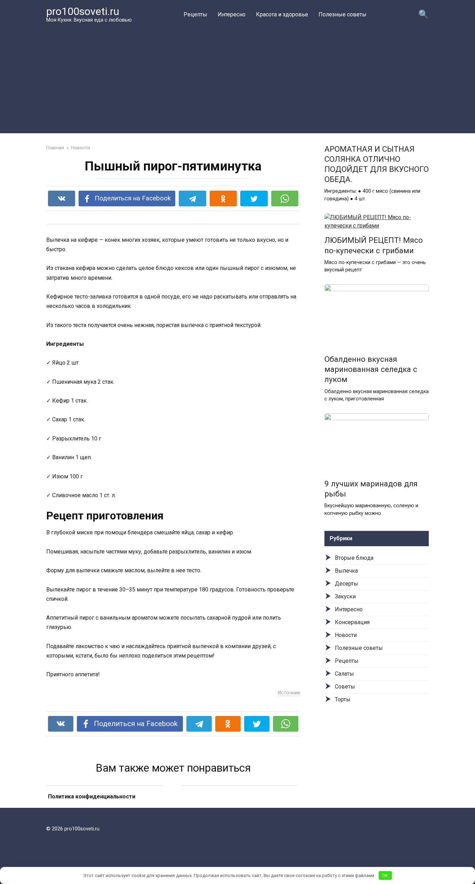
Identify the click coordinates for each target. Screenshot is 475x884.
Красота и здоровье (282, 14)
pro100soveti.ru (82, 11)
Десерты (346, 583)
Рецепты (195, 14)
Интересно (231, 14)
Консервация (352, 622)
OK (385, 875)
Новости (346, 635)
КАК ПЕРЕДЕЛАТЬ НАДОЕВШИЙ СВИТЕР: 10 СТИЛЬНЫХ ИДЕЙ (239, 805)
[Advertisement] (237, 78)
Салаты (344, 673)
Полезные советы (343, 14)
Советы (345, 686)
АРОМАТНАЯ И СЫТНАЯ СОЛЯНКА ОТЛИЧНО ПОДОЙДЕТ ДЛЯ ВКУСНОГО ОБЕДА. (376, 164)
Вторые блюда (354, 558)
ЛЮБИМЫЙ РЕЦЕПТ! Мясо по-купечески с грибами (373, 245)
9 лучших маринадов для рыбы (371, 488)
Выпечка (346, 570)
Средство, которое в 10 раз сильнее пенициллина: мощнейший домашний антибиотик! (104, 805)
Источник (289, 693)
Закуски (345, 596)
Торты (343, 699)
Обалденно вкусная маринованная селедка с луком (370, 369)
